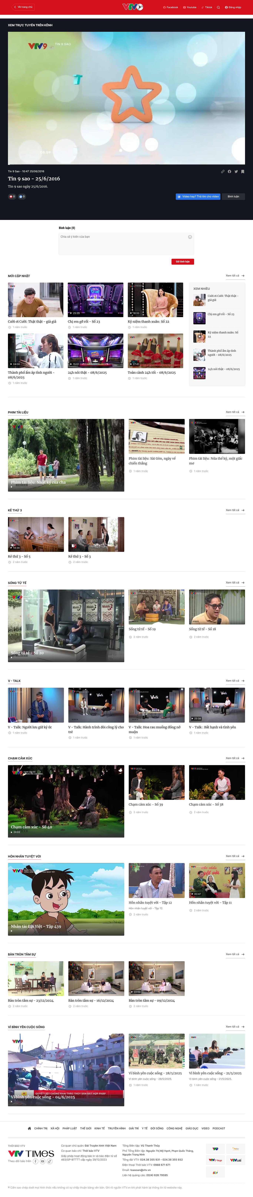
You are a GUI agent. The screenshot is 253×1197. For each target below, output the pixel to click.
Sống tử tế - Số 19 (142, 629)
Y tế (145, 1128)
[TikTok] (49, 1161)
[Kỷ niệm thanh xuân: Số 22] (199, 336)
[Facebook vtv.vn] (35, 1161)
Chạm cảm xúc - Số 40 (31, 827)
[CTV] (215, 1160)
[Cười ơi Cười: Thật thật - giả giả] (35, 300)
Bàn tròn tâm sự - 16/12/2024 (91, 1001)
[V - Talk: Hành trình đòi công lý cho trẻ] (96, 705)
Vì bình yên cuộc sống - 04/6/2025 (43, 1097)
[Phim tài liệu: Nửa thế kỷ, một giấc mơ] (217, 436)
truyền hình (117, 1128)
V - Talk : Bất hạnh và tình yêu (212, 727)
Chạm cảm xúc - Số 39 (146, 804)
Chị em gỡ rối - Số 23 (84, 322)
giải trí (134, 1128)
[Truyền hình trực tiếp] (133, 7)
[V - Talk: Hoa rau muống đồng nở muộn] (157, 705)
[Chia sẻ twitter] (236, 171)
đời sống (157, 1128)
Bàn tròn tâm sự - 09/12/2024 (152, 1001)
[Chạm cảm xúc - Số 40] (66, 801)
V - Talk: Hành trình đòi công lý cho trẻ (96, 729)
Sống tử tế (17, 583)
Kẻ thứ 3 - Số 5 (19, 556)
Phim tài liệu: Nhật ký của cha (38, 482)
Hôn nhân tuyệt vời (24, 856)
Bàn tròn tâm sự (22, 954)
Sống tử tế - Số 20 (27, 653)
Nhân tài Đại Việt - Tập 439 (36, 926)
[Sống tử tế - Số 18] (217, 607)
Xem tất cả (232, 275)
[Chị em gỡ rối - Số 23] (199, 318)
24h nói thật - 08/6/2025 (87, 373)
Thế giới (85, 1128)
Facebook (172, 7)
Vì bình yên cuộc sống (26, 1027)
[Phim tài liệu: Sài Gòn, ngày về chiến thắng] (157, 436)
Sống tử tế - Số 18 (202, 629)
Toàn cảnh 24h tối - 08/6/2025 (152, 373)
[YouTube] (42, 1161)
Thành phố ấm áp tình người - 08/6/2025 (31, 375)
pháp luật (70, 1128)
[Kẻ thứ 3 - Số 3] (96, 534)
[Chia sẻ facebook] (229, 171)
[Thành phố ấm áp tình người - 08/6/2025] (199, 355)
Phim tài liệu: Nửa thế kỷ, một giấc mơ (215, 460)
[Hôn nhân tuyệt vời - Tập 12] (157, 880)
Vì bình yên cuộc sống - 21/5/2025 (215, 1073)
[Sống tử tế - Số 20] (66, 626)
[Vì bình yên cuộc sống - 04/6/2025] (66, 1070)
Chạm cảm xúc (20, 758)
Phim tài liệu (18, 412)
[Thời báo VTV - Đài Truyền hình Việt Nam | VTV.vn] (32, 1153)
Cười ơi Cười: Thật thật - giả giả (32, 322)
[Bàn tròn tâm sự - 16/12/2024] (96, 978)
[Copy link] (223, 171)
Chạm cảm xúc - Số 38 (206, 804)
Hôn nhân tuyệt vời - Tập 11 (210, 903)
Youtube (192, 7)
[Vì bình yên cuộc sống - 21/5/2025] (217, 1051)
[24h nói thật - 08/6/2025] (199, 373)
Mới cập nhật (19, 276)
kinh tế (99, 1128)
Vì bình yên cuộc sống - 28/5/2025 (155, 1073)
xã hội (55, 1128)
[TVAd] (236, 1149)
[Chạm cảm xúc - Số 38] (217, 782)
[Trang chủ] (29, 1129)
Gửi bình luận (183, 261)
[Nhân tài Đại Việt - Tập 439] (66, 899)
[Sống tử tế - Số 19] (157, 607)
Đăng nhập (235, 7)
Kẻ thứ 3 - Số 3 (79, 556)
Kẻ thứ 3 (15, 510)
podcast (219, 1128)
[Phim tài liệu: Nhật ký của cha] (66, 455)
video (205, 1128)
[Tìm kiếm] (218, 7)
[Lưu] (243, 171)
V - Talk (14, 681)
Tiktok (208, 7)
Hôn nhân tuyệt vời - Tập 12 (150, 903)
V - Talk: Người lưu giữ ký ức (30, 727)
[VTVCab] (236, 1160)
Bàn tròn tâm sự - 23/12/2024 (31, 1001)
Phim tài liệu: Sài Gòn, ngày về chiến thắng (152, 460)
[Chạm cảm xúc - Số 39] (157, 782)
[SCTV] (215, 1172)
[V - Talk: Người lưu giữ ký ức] (36, 705)
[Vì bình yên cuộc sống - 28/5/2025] (157, 1051)
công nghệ (174, 1128)
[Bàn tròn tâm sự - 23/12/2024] (36, 978)
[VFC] (215, 1149)
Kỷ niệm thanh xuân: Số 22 (148, 322)
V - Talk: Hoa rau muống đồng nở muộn (154, 729)
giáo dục (192, 1128)
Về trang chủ (25, 7)
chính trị (40, 1128)
